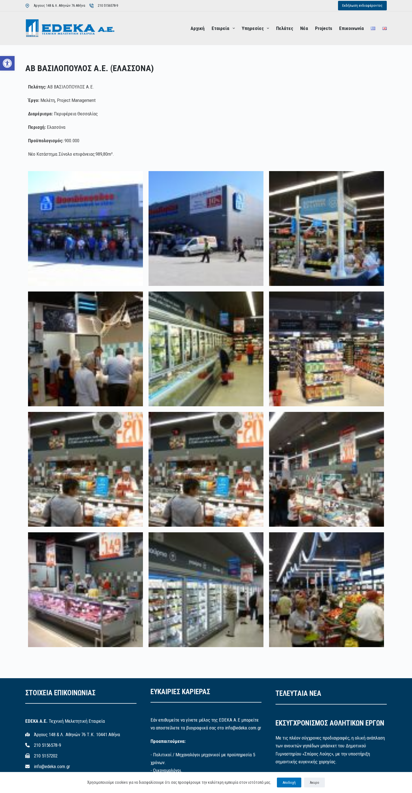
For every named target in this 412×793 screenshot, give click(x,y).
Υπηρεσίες (253, 28)
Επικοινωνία (351, 28)
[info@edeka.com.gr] (47, 766)
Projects (323, 28)
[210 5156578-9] (43, 745)
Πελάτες (284, 28)
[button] (7, 63)
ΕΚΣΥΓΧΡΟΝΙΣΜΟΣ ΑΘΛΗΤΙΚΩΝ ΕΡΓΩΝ (330, 723)
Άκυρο (314, 782)
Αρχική (198, 28)
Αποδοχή (289, 782)
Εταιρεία (220, 28)
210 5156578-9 (108, 5)
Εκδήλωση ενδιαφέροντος (362, 5)
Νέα (304, 28)
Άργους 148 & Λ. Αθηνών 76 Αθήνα (59, 5)
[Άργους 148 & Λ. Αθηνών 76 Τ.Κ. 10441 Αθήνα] (72, 734)
